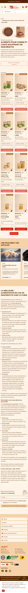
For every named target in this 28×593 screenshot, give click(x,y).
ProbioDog (5, 374)
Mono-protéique (23, 74)
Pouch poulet (5, 319)
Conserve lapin (6, 335)
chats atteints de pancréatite (10, 404)
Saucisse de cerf (6, 311)
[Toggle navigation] (2, 7)
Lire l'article (5, 277)
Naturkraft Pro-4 (6, 359)
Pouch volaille (5, 423)
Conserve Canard (6, 328)
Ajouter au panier (7, 229)
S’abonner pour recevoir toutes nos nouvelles (14, 506)
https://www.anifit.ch (20, 553)
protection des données (20, 587)
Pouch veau (5, 418)
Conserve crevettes (7, 449)
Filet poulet (5, 430)
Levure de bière (6, 347)
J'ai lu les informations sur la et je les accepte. (14, 501)
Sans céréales (10, 113)
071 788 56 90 (18, 549)
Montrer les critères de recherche (14, 63)
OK (3, 590)
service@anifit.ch (19, 551)
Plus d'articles (14, 233)
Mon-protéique (10, 74)
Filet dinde (5, 440)
